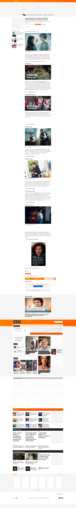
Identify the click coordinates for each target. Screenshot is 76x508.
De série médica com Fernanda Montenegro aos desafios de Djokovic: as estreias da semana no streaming (44, 447)
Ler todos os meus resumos (46, 333)
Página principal (17, 1)
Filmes (39, 453)
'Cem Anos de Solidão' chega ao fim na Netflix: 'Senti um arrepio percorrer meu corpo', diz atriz (21, 468)
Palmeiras (43, 417)
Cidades (43, 423)
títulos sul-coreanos (35, 61)
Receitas (18, 417)
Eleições (30, 423)
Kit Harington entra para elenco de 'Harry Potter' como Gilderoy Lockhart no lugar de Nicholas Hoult (19, 446)
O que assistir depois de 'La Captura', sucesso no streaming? (44, 435)
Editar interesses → (60, 325)
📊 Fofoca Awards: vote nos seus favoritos (31, 31)
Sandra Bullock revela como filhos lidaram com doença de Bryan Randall (44, 468)
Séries (13, 431)
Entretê (31, 466)
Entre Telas (14, 460)
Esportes (18, 423)
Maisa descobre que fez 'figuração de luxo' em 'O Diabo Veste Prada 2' (44, 457)
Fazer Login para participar (38, 286)
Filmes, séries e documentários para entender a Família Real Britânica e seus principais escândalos (32, 446)
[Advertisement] (57, 447)
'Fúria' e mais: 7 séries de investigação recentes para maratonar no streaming (17, 437)
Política (30, 417)
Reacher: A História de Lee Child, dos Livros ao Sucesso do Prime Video (19, 462)
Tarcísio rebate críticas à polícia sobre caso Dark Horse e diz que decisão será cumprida (32, 462)
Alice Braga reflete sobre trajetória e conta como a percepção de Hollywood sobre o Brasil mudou (31, 437)
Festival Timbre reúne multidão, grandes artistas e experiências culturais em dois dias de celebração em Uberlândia (34, 468)
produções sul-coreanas (37, 54)
